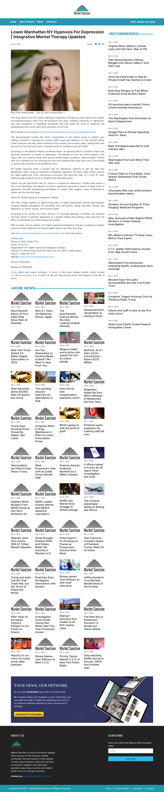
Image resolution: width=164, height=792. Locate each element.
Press (40, 22)
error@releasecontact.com (24, 275)
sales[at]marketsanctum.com (37, 776)
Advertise (137, 788)
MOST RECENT (27, 22)
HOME (13, 22)
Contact (150, 788)
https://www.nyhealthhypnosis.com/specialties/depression (68, 132)
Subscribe (131, 758)
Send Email (22, 244)
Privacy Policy (122, 788)
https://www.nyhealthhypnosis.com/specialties (38, 233)
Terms (108, 788)
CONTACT (51, 22)
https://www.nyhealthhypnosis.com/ (37, 257)
